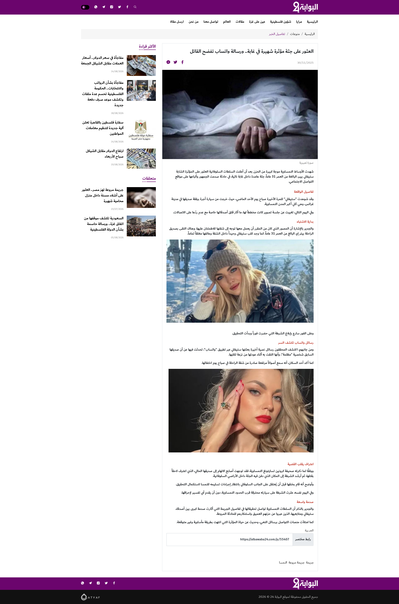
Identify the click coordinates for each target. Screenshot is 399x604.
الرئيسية (312, 22)
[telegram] (103, 7)
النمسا (283, 562)
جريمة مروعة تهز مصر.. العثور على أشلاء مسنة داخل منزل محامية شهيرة (102, 195)
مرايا (299, 22)
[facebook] (127, 7)
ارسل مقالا (177, 22)
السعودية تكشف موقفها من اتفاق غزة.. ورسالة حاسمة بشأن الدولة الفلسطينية (103, 224)
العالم (227, 22)
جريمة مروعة (296, 562)
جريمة (310, 562)
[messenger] (168, 63)
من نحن (193, 22)
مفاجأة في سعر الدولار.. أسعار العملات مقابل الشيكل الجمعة (102, 61)
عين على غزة (257, 22)
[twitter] (119, 7)
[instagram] (111, 7)
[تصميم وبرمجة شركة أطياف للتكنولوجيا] (90, 596)
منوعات (295, 34)
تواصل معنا (210, 22)
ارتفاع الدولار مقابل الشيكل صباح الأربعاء (104, 154)
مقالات (240, 22)
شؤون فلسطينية (280, 22)
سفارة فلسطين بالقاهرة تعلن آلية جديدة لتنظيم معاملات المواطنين (102, 128)
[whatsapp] (95, 7)
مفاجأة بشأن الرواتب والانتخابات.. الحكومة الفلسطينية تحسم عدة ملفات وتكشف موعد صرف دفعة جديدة (102, 94)
